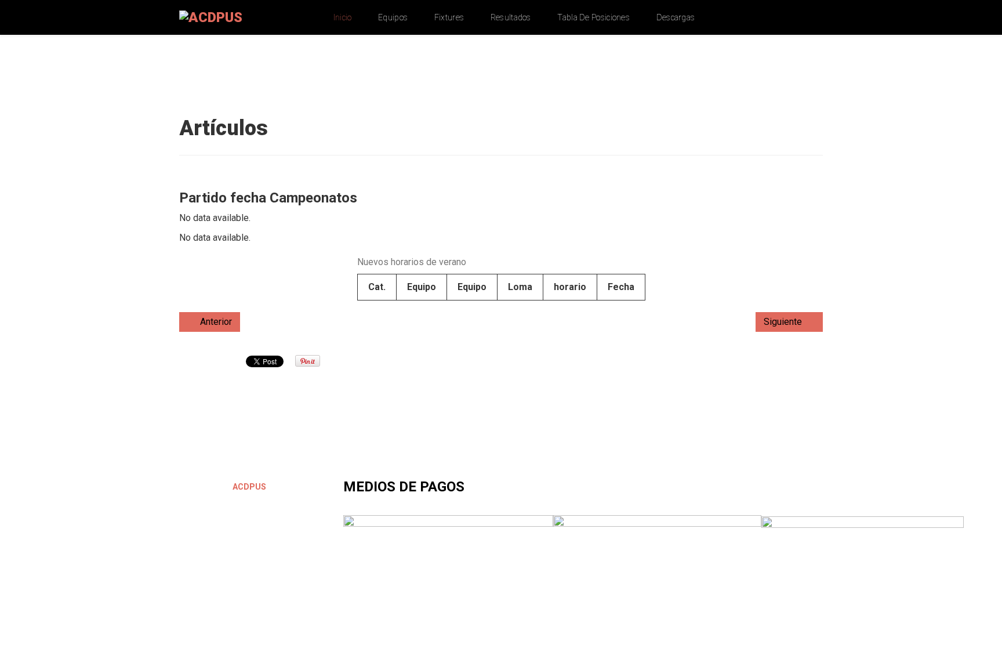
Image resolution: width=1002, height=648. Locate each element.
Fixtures (449, 17)
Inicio (342, 17)
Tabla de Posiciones (593, 17)
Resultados (511, 17)
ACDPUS (248, 486)
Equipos (393, 17)
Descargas (675, 17)
